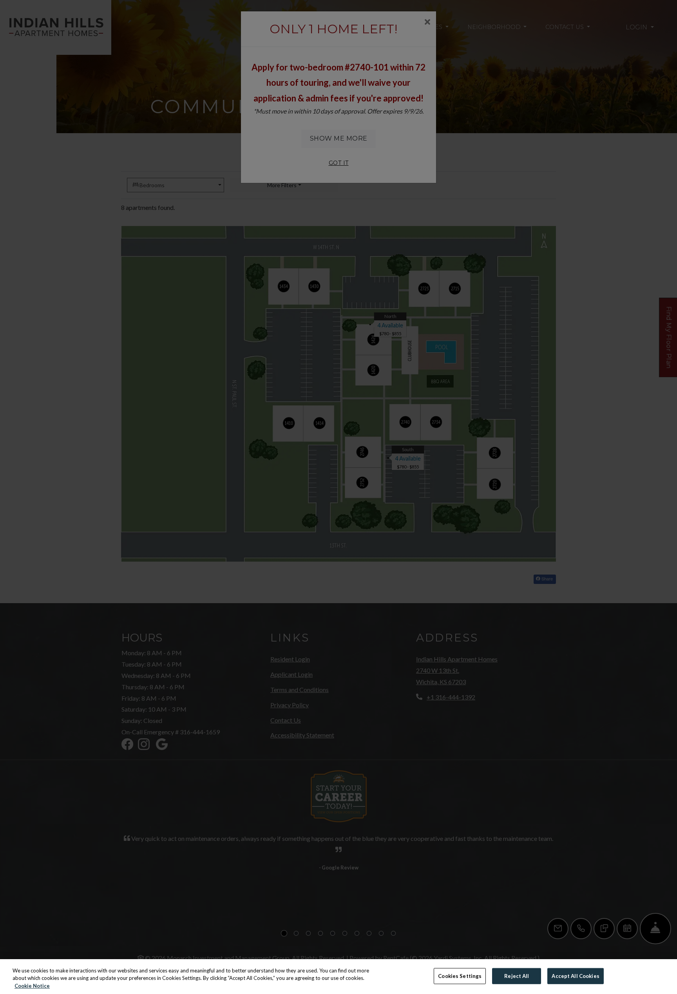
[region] (338, 976)
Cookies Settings (460, 975)
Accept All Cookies (575, 975)
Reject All (516, 975)
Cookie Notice (32, 986)
